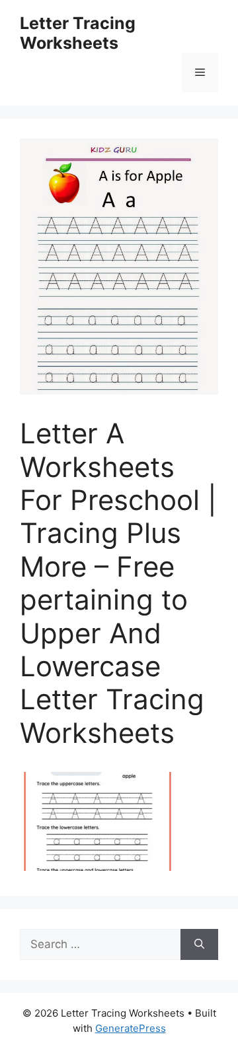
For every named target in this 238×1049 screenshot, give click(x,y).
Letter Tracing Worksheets (78, 33)
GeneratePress (130, 1028)
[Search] (199, 945)
